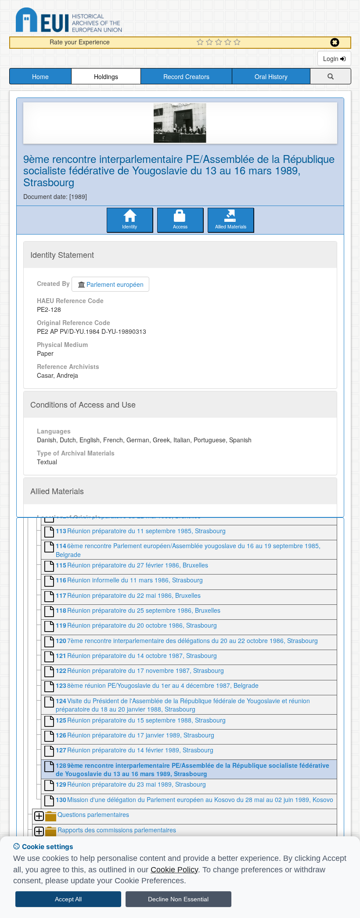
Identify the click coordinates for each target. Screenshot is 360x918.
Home (40, 76)
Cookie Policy (174, 869)
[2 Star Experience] (210, 42)
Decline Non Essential (178, 899)
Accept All (68, 899)
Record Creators (186, 76)
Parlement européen (115, 284)
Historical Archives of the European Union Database (93, 21)
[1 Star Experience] (201, 42)
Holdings (106, 76)
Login (331, 58)
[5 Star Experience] (238, 42)
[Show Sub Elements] (38, 816)
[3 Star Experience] (219, 42)
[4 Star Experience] (229, 42)
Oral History (271, 76)
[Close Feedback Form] (334, 42)
